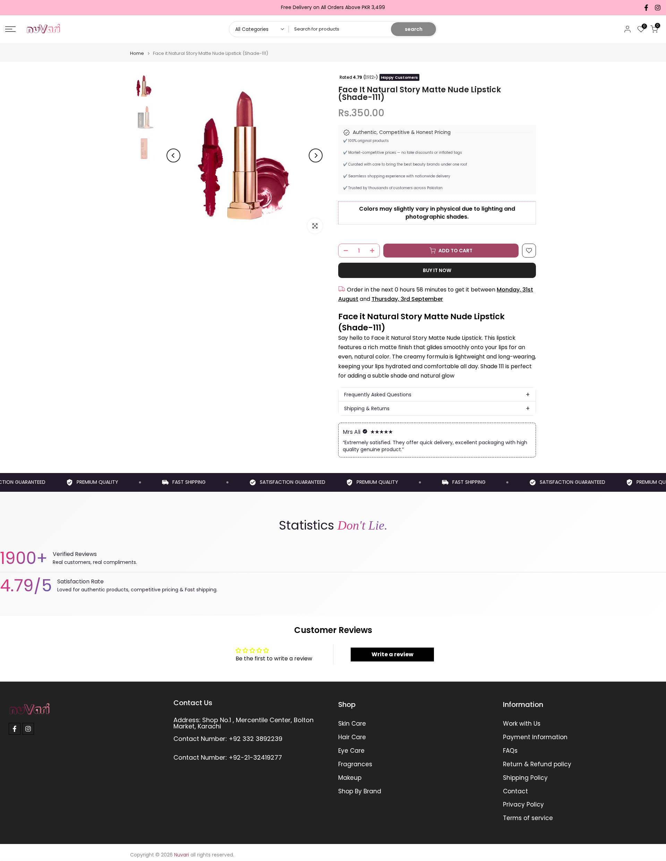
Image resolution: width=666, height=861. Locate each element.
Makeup (349, 778)
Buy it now (437, 270)
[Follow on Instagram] (658, 7)
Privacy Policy (523, 805)
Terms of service (528, 818)
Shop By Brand (359, 791)
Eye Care (351, 751)
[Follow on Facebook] (646, 7)
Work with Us (521, 724)
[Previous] (173, 155)
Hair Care (352, 737)
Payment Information (535, 737)
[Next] (316, 155)
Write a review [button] (392, 654)
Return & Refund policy (537, 764)
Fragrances (355, 764)
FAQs (510, 751)
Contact (515, 791)
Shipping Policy (525, 778)
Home (137, 53)
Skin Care (352, 724)
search (413, 29)
